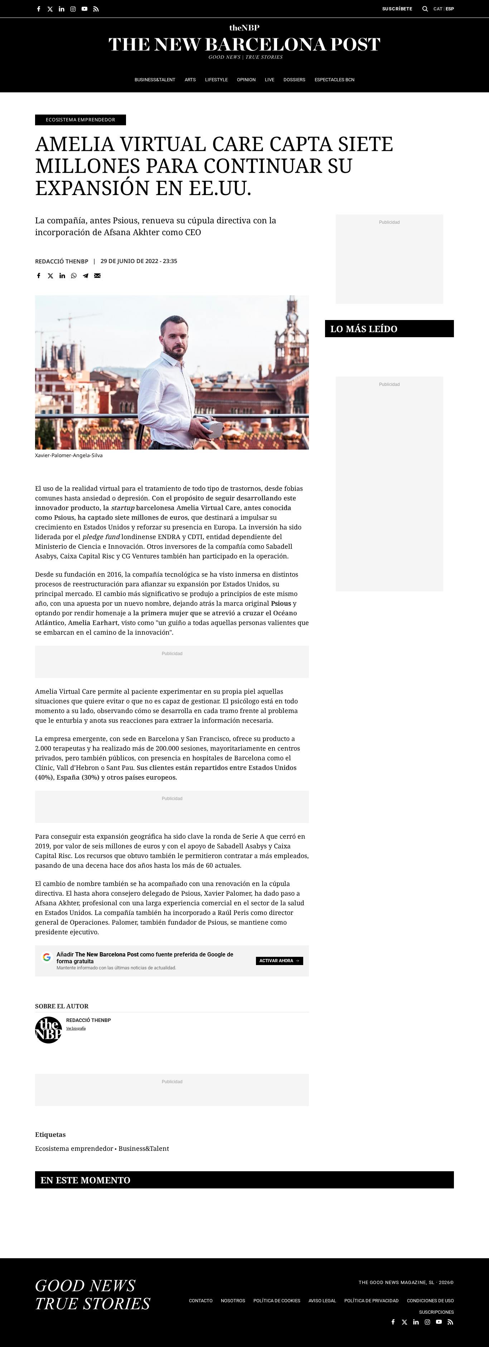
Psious (281, 603)
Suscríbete (397, 8)
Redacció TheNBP (61, 261)
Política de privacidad (371, 1300)
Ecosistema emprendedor (80, 119)
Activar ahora (276, 960)
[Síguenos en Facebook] (38, 9)
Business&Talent (143, 1148)
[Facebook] (39, 276)
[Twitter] (50, 276)
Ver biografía (76, 1028)
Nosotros (233, 1300)
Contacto (201, 1300)
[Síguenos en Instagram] (73, 9)
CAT (438, 8)
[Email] (97, 276)
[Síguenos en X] (50, 9)
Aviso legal (322, 1300)
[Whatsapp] (74, 276)
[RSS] (96, 9)
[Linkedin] (62, 276)
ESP (450, 8)
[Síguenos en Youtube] (84, 9)
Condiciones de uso (430, 1300)
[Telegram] (85, 276)
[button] (425, 9)
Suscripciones (436, 1312)
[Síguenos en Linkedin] (61, 9)
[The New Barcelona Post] (93, 1295)
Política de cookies (276, 1300)
